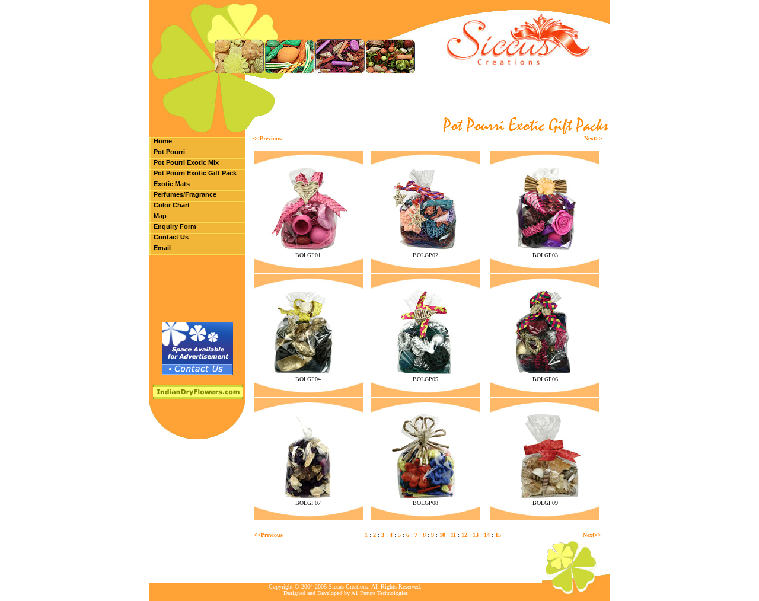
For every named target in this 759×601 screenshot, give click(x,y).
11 (453, 535)
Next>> (593, 138)
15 (498, 535)
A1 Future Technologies (379, 593)
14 (487, 535)
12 (464, 535)
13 (476, 535)
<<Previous (267, 138)
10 (442, 535)
